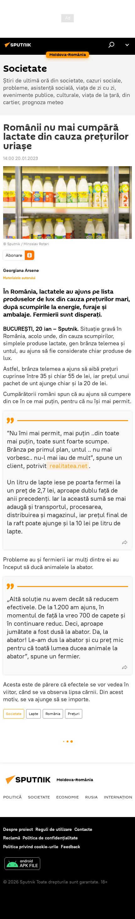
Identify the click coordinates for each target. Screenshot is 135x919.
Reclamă (11, 838)
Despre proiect (18, 829)
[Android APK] (22, 864)
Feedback (70, 846)
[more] (124, 542)
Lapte (33, 713)
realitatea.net (67, 466)
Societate (13, 713)
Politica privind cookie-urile (30, 846)
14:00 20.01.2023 (20, 158)
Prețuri (73, 713)
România (53, 713)
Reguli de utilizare (53, 829)
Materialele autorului (19, 278)
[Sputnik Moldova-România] (19, 47)
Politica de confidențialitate (50, 838)
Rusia (91, 797)
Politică (12, 797)
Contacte (83, 829)
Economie (67, 797)
